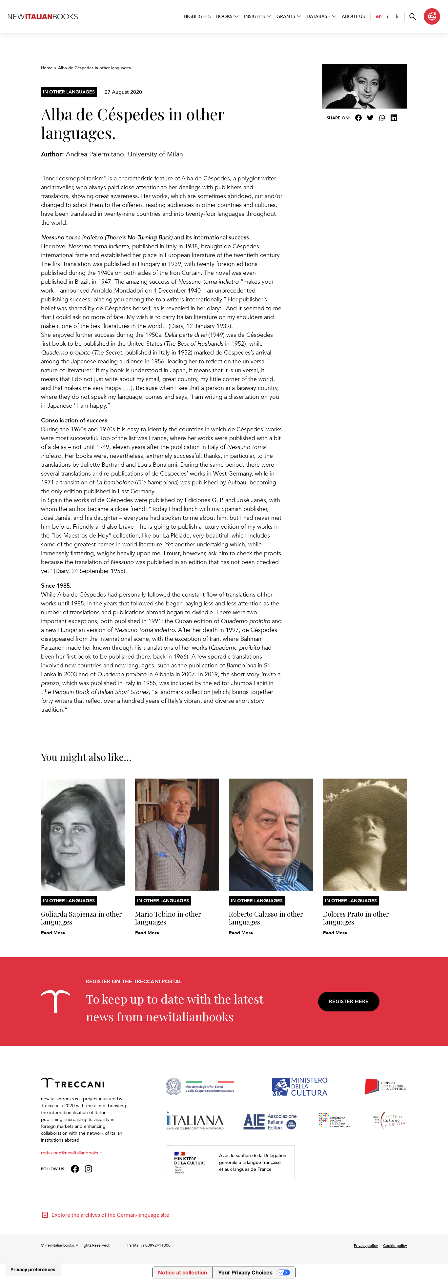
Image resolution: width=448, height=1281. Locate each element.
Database (318, 16)
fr (397, 16)
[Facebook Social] (75, 1168)
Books (224, 16)
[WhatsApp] (382, 117)
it (388, 16)
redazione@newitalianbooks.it (71, 1152)
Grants (285, 16)
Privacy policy (366, 1245)
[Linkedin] (394, 117)
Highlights (197, 16)
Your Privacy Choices (245, 1272)
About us (353, 16)
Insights (254, 16)
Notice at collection (182, 1272)
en (379, 16)
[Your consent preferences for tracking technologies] (33, 1269)
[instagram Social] (88, 1168)
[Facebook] (358, 117)
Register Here (349, 1001)
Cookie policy (395, 1245)
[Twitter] (370, 117)
